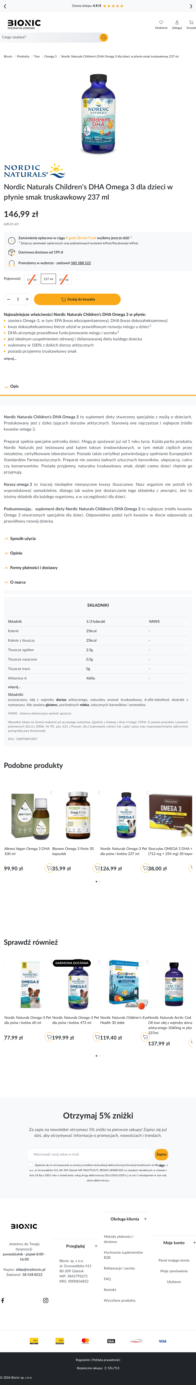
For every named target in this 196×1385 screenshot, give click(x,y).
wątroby (47, 700)
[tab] (98, 387)
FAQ (107, 1279)
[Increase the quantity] (27, 300)
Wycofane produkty (120, 1300)
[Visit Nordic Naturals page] (37, 170)
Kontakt (110, 1290)
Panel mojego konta (173, 1260)
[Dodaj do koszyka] (49, 868)
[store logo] (24, 1226)
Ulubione (174, 1282)
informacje (83, 1136)
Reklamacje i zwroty (119, 1268)
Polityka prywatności (106, 1359)
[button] (177, 25)
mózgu (129, 327)
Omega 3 (70, 417)
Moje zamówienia (174, 1271)
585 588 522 (81, 263)
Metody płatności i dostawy (118, 1239)
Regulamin (83, 1359)
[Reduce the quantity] (8, 300)
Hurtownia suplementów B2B (123, 1255)
